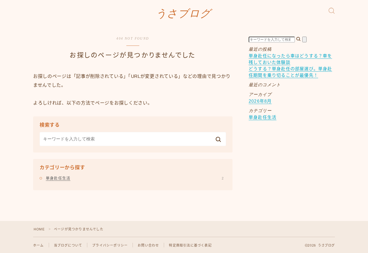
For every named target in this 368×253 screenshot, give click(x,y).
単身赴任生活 (135, 178)
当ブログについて (68, 245)
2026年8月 (260, 101)
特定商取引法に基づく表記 (190, 245)
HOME (39, 229)
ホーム (38, 245)
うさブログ (183, 13)
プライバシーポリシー (110, 245)
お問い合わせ (148, 245)
